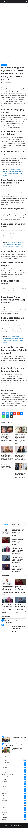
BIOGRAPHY (8, 61)
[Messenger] (21, 413)
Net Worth (5, 776)
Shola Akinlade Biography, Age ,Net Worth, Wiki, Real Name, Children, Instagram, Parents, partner (18, 559)
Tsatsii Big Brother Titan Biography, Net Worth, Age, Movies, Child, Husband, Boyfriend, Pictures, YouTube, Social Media (20, 439)
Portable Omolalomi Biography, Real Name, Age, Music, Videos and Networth (7, 467)
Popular (13, 524)
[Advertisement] (14, 18)
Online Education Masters (19, 737)
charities (5, 812)
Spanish (5, 817)
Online (4, 798)
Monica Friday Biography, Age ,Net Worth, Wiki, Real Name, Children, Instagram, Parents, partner (19, 541)
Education (5, 788)
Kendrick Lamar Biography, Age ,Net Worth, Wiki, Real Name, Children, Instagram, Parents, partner (18, 568)
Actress (5, 784)
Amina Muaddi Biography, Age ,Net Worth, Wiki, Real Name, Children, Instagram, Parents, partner (20, 457)
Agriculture (5, 795)
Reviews (5, 767)
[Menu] (2, 2)
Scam (4, 793)
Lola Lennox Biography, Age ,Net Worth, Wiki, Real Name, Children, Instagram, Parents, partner (20, 475)
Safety (4, 819)
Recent (6, 524)
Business (5, 805)
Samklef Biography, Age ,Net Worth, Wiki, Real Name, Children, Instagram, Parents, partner (18, 532)
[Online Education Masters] (6, 739)
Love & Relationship (8, 774)
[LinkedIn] (11, 413)
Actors (4, 779)
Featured (5, 810)
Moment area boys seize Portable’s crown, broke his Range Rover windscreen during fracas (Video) (19, 628)
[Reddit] (18, 413)
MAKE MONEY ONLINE (8, 791)
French (4, 803)
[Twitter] (7, 413)
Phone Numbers (7, 814)
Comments (21, 524)
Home (3, 61)
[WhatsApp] (3, 416)
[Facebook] (3, 413)
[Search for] (26, 2)
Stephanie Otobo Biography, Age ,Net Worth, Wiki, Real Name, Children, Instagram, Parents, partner (18, 550)
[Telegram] (7, 416)
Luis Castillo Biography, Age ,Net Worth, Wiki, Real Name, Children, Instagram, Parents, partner (6, 438)
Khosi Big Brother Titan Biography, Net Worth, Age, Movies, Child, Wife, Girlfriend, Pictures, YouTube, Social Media (7, 457)
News (4, 772)
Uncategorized (6, 769)
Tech (4, 807)
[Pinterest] (14, 413)
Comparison (6, 762)
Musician (5, 781)
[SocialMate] (7, 1)
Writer (4, 786)
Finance (5, 800)
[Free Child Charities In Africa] (6, 750)
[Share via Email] (11, 416)
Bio (4, 765)
